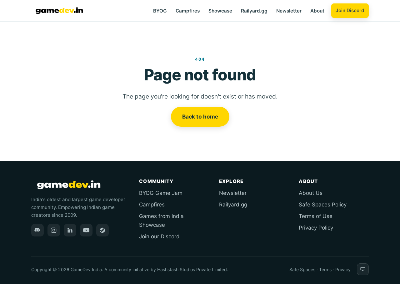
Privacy (343, 269)
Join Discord (350, 10)
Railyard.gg (254, 11)
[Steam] (102, 230)
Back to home (200, 116)
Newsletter (289, 11)
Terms (325, 269)
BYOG (160, 11)
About (317, 11)
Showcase (220, 11)
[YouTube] (86, 230)
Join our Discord (159, 236)
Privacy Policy (316, 228)
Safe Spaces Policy (323, 204)
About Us (310, 193)
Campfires (188, 11)
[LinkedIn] (70, 230)
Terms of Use (315, 216)
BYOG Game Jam (160, 193)
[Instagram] (54, 230)
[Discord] (37, 230)
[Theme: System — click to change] (363, 269)
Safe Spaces (302, 269)
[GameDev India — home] (59, 10)
